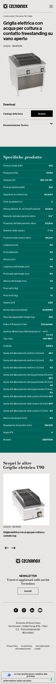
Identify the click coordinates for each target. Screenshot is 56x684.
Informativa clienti (42, 646)
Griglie (30, 16)
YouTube (40, 610)
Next (14, 548)
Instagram (24, 610)
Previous (6, 548)
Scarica (42, 113)
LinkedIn (32, 610)
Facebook (16, 610)
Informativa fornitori (23, 649)
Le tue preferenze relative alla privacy (30, 675)
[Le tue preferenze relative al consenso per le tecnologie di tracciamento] (51, 679)
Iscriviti (28, 591)
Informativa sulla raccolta (17, 680)
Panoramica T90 (21, 16)
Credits (38, 649)
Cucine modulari (8, 16)
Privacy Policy (12, 646)
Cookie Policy (26, 646)
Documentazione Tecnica (15, 125)
